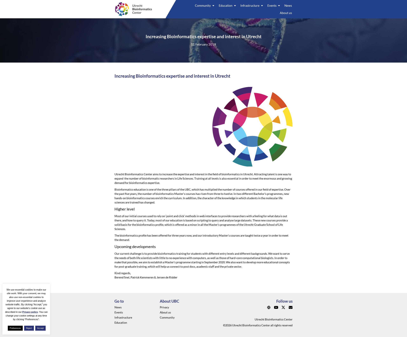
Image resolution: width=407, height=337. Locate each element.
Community (203, 5)
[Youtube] (276, 307)
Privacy (164, 307)
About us (286, 13)
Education (225, 5)
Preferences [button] (15, 328)
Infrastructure (249, 5)
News (288, 5)
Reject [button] (29, 328)
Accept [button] (40, 328)
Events (271, 5)
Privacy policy (30, 312)
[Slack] (269, 307)
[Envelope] (291, 307)
